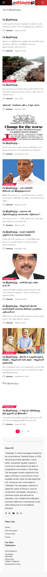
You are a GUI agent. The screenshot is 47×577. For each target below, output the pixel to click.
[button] (5, 3)
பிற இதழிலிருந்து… (11, 85)
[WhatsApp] (21, 513)
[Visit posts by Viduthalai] (4, 109)
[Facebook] (6, 513)
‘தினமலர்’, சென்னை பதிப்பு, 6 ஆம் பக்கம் (21, 105)
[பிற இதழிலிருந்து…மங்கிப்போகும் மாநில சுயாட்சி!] (23, 266)
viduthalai (9, 30)
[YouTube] (13, 513)
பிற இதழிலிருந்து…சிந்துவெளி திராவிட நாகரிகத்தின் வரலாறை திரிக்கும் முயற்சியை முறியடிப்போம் (22, 309)
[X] (9, 513)
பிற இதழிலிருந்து (10, 19)
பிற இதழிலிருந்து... (9, 81)
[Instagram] (17, 513)
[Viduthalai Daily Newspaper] (23, 2)
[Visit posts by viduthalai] (4, 30)
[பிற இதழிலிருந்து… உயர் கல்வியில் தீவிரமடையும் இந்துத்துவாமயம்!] (23, 172)
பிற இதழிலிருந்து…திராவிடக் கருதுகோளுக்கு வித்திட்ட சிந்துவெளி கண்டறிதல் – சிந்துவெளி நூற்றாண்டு (23, 360)
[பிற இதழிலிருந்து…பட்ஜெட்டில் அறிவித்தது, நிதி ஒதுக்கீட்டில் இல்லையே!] (23, 394)
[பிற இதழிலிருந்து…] (23, 69)
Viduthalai (9, 109)
